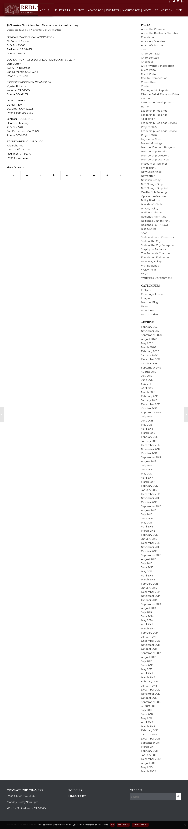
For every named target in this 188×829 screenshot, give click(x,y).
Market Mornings (151, 143)
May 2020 (147, 343)
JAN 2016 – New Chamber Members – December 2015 (42, 25)
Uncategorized (150, 314)
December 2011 (150, 738)
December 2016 (150, 494)
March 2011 (147, 746)
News (144, 306)
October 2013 (149, 648)
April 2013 (147, 673)
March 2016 (148, 530)
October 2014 (149, 600)
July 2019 (146, 375)
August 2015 (148, 559)
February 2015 (149, 583)
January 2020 (149, 355)
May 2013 (146, 669)
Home (145, 106)
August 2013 (148, 657)
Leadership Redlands (154, 110)
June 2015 (147, 567)
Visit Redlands (150, 265)
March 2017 (148, 481)
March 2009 (148, 771)
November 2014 (150, 595)
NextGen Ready (150, 180)
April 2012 (147, 722)
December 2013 (150, 640)
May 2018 (146, 424)
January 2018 (149, 441)
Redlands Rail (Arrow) (154, 224)
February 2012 (149, 730)
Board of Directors (152, 45)
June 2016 (147, 518)
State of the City (151, 241)
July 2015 (146, 563)
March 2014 (148, 628)
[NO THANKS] (184, 825)
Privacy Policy (149, 208)
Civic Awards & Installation (157, 65)
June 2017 (147, 469)
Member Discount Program (158, 147)
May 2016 (146, 522)
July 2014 (146, 612)
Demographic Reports (154, 90)
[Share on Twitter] (27, 175)
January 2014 (149, 636)
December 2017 (150, 445)
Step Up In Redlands (153, 249)
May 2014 (147, 620)
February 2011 (149, 750)
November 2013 (150, 644)
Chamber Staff (150, 57)
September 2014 (151, 604)
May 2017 (146, 473)
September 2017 (151, 457)
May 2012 (146, 718)
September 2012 (151, 702)
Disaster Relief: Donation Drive (160, 94)
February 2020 (150, 351)
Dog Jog (146, 98)
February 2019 (149, 396)
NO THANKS (123, 825)
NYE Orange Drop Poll (154, 188)
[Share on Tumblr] (80, 175)
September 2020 (151, 335)
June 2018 (147, 420)
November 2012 (150, 693)
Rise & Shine (148, 228)
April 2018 (147, 428)
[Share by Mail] (120, 175)
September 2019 (151, 367)
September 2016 (151, 506)
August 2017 (148, 461)
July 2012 (146, 710)
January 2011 (148, 755)
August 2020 (149, 339)
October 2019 (149, 363)
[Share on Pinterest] (53, 175)
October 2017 (149, 453)
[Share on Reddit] (107, 175)
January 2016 (149, 538)
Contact (146, 86)
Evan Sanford (54, 30)
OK (112, 825)
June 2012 (147, 714)
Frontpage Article (152, 294)
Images (145, 298)
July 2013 (146, 661)
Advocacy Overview (153, 41)
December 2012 (150, 689)
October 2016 (149, 502)
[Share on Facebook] (13, 175)
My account (148, 167)
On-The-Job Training (154, 192)
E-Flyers (146, 290)
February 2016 (149, 534)
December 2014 (151, 591)
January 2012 (149, 734)
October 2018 (149, 408)
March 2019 (148, 392)
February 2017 (149, 485)
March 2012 (148, 726)
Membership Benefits (154, 151)
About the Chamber (153, 29)
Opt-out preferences (153, 196)
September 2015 (151, 555)
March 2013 (148, 677)
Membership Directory (155, 155)
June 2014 (147, 616)
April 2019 (147, 388)
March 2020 (148, 347)
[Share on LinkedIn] (67, 175)
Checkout (147, 61)
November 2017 (150, 449)
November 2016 (150, 498)
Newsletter (36, 30)
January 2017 (149, 489)
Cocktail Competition (154, 78)
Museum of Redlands (154, 163)
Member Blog (149, 302)
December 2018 (150, 404)
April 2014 (147, 624)
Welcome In (148, 269)
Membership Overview (155, 159)
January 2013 (149, 685)
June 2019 (147, 379)
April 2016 (147, 526)
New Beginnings (151, 171)
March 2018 (148, 432)
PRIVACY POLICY (140, 825)
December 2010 (151, 759)
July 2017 (146, 465)
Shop (144, 233)
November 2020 (151, 331)
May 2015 (146, 571)
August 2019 (148, 371)
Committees (148, 82)
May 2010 (147, 767)
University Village (152, 261)
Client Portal (148, 70)
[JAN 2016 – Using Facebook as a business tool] (2, 414)
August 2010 (148, 763)
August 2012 (148, 706)
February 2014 (150, 632)
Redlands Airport (151, 212)
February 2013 (149, 681)
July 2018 (146, 416)
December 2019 (150, 359)
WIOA (144, 273)
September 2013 (151, 653)
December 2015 (150, 542)
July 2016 (146, 514)
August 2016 (148, 510)
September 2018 (151, 412)
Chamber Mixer (150, 53)
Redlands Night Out (153, 216)
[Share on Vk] (93, 175)
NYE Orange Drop (152, 184)
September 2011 (150, 742)
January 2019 (149, 400)
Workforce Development (156, 277)
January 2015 (149, 587)
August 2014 (148, 608)
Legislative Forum (152, 139)
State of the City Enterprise (157, 245)
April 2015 (147, 575)
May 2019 (146, 384)
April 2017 (147, 477)
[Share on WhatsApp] (40, 175)
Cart (143, 49)
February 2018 (149, 437)
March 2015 (148, 579)
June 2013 (147, 665)
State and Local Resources (157, 237)
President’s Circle (152, 204)
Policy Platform (150, 200)
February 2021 (149, 326)
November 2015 (150, 547)
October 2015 (149, 551)
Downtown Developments (157, 102)
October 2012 (149, 697)
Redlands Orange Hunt (155, 220)
